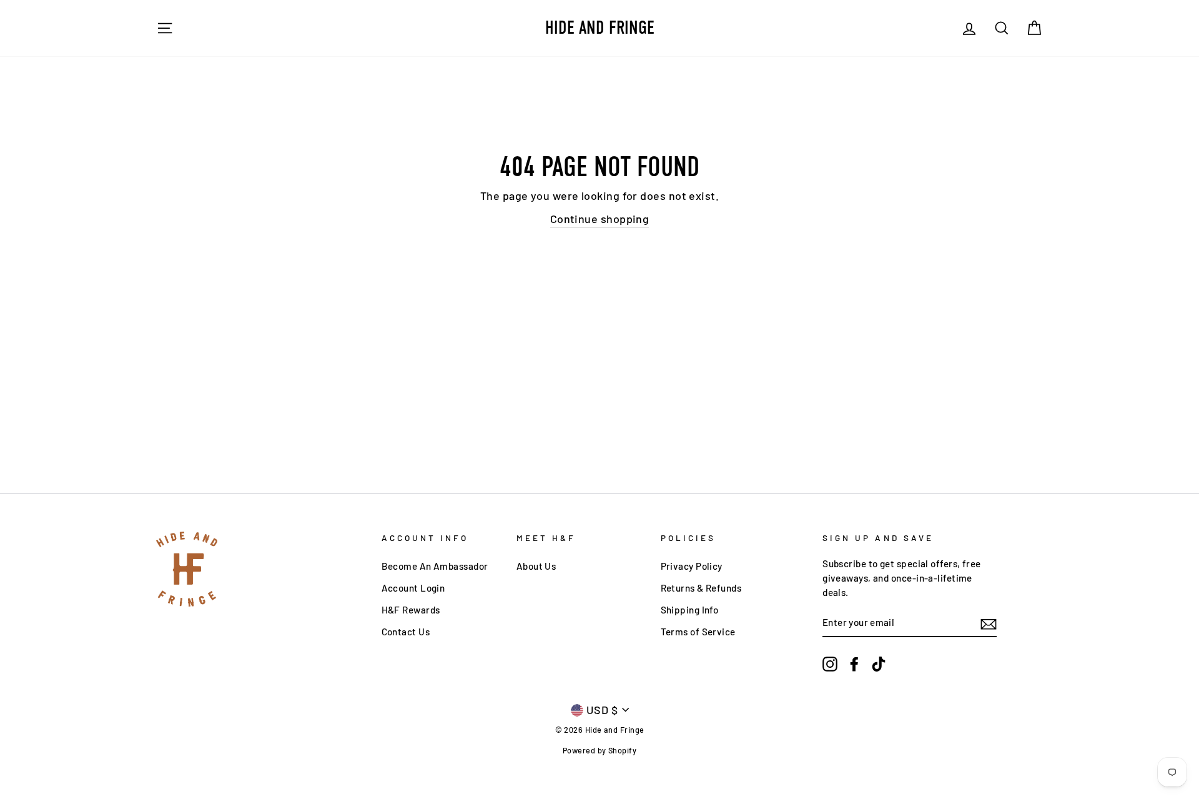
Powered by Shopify (599, 750)
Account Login (413, 587)
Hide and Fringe (599, 28)
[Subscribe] (988, 623)
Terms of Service (698, 631)
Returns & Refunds (701, 587)
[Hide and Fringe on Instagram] (829, 664)
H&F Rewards (411, 609)
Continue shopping (599, 219)
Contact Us (406, 631)
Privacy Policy (692, 566)
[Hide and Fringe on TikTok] (878, 664)
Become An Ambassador (435, 566)
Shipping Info (690, 609)
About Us (536, 566)
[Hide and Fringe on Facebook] (854, 664)
